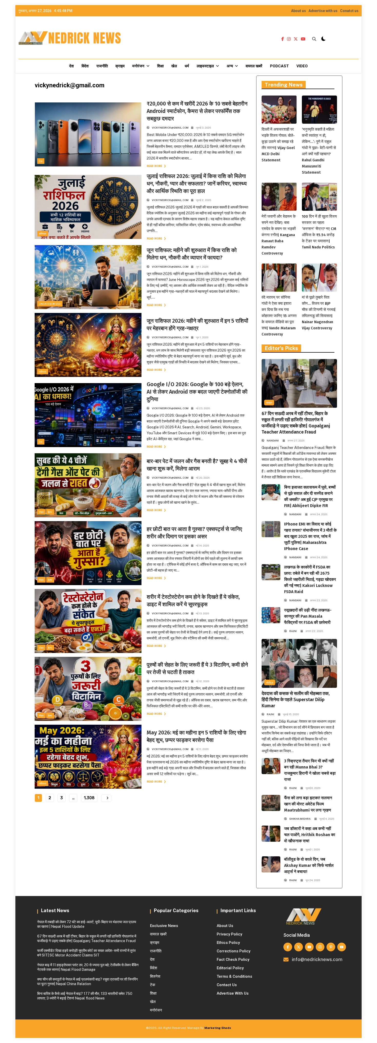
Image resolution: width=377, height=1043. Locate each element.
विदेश (85, 66)
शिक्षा (160, 66)
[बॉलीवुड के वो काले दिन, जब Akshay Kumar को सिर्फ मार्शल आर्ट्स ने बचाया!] (271, 864)
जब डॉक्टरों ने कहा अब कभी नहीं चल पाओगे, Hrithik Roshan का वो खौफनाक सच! (309, 834)
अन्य (230, 66)
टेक (40, 161)
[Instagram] (320, 947)
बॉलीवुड (269, 682)
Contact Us (227, 985)
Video (302, 66)
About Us (225, 925)
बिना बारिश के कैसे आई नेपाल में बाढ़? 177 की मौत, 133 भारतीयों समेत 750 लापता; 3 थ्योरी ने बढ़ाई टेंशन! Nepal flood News (84, 996)
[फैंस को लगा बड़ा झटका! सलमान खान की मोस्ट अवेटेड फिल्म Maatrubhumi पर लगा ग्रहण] (271, 803)
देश (71, 66)
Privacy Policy (229, 934)
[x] (295, 39)
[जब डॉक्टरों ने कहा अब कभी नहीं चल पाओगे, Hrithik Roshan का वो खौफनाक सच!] (271, 834)
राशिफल (42, 233)
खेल (174, 66)
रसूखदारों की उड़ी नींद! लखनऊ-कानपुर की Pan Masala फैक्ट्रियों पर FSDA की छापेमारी (308, 616)
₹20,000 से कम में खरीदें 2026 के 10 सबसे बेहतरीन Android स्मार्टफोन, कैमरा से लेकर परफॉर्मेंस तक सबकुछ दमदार (197, 111)
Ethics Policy (228, 942)
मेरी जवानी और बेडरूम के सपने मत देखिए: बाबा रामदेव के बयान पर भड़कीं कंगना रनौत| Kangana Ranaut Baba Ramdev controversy (279, 235)
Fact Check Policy (233, 959)
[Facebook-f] (287, 947)
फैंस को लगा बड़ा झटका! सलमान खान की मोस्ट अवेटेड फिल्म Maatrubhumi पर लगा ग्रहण (308, 804)
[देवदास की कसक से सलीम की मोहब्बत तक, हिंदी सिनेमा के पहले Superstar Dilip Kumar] (299, 663)
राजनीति (102, 66)
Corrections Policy (233, 951)
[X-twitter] (298, 947)
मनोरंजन (138, 66)
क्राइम (120, 66)
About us (298, 11)
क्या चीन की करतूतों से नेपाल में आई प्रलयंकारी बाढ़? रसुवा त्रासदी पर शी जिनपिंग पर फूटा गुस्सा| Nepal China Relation (87, 981)
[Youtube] (309, 947)
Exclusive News (164, 925)
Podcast (279, 66)
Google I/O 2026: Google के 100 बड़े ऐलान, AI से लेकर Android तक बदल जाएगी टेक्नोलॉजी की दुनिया (197, 392)
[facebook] (282, 39)
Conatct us (349, 11)
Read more (155, 166)
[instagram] (288, 39)
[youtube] (303, 39)
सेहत (41, 511)
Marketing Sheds (217, 1028)
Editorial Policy (230, 968)
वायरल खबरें (254, 66)
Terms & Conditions (234, 976)
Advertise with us (323, 11)
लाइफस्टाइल (205, 66)
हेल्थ (50, 511)
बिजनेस (155, 976)
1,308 (89, 797)
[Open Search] (314, 39)
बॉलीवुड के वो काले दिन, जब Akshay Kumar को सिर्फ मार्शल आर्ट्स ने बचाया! (309, 865)
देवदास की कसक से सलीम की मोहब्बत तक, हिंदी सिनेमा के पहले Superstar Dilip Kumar (296, 700)
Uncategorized (50, 303)
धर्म (187, 66)
